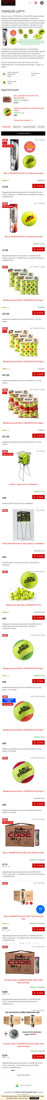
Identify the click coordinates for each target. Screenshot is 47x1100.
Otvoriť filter (23, 133)
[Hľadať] (30, 3)
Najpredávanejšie (29, 127)
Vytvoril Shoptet (25, 1085)
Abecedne (41, 127)
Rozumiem (34, 1098)
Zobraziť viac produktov (22, 120)
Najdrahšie (17, 127)
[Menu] (42, 3)
